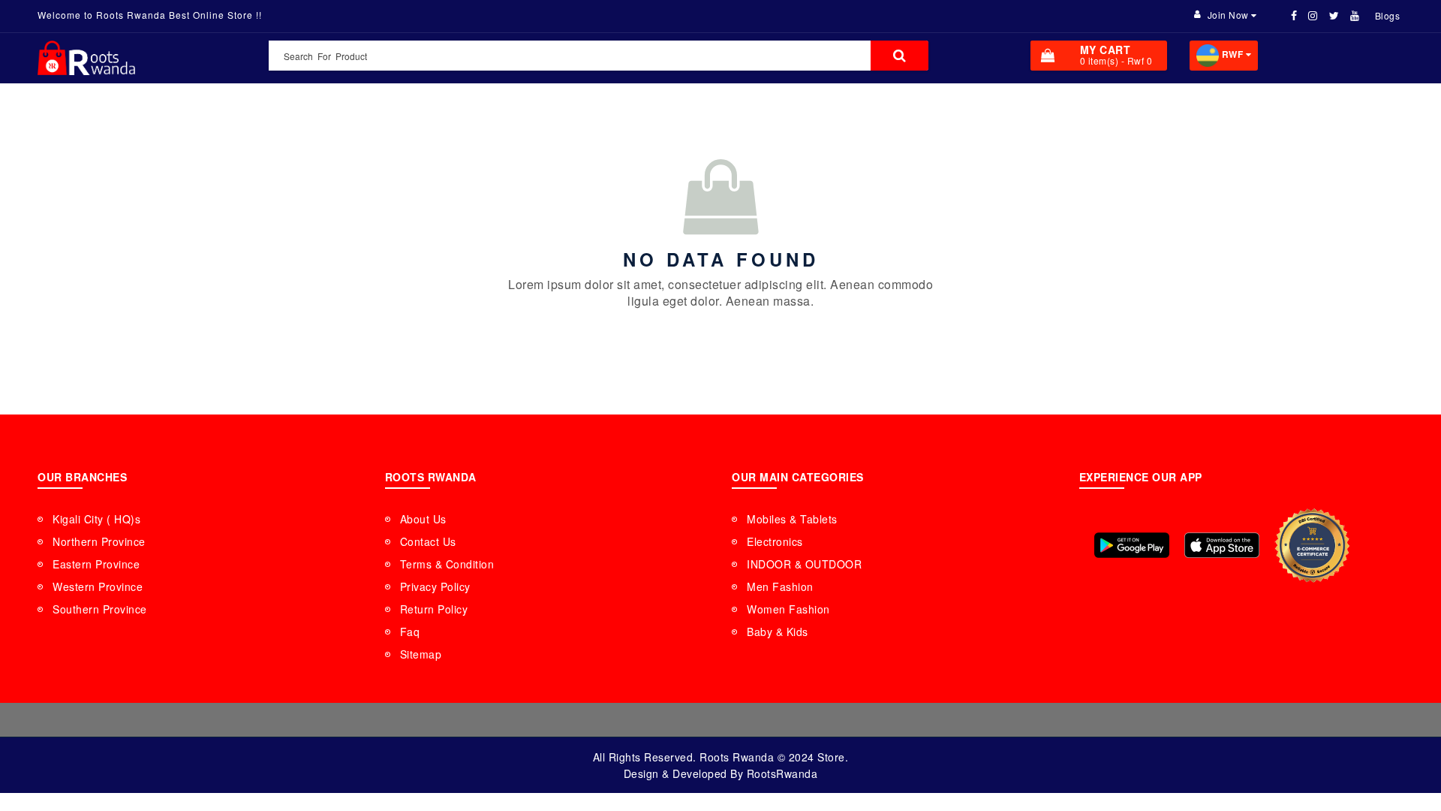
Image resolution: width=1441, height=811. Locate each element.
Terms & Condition (447, 563)
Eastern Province (96, 563)
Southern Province (100, 609)
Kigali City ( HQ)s (96, 518)
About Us (423, 518)
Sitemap (421, 654)
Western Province (98, 586)
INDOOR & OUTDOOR (804, 563)
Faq (410, 631)
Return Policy (434, 609)
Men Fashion (780, 586)
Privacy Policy (435, 586)
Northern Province (99, 541)
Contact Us (428, 541)
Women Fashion (788, 609)
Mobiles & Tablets (792, 518)
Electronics (775, 541)
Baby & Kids (777, 631)
